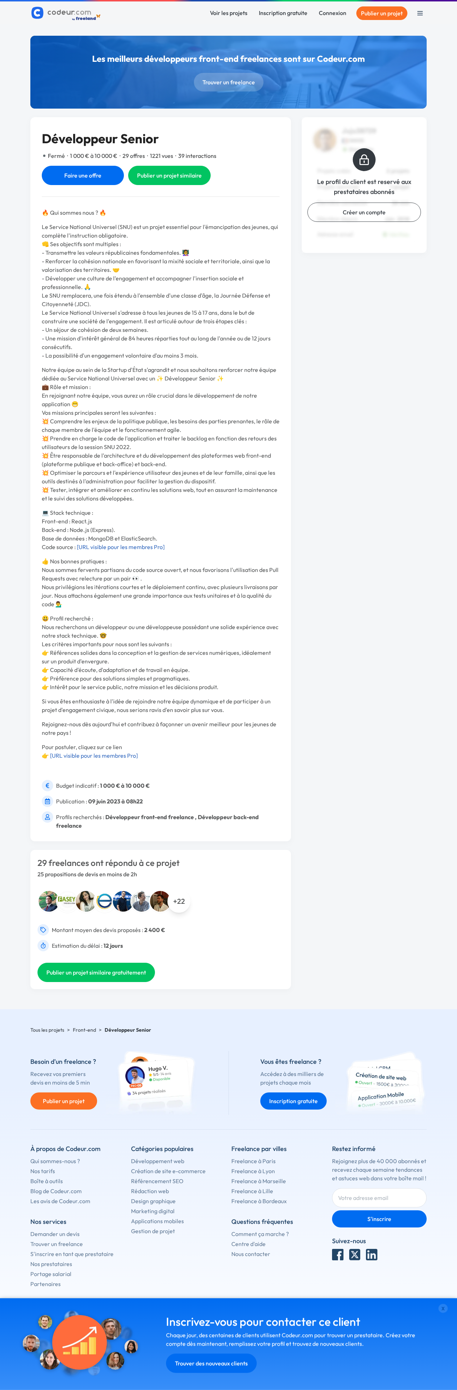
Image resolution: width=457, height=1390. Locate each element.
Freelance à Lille (252, 1191)
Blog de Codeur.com (56, 1191)
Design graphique (153, 1201)
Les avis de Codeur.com (60, 1201)
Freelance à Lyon (253, 1171)
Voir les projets (228, 12)
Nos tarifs (42, 1171)
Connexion (332, 12)
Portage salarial (50, 1273)
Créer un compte (364, 212)
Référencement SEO (157, 1181)
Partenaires (45, 1283)
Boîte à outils (46, 1181)
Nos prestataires (51, 1263)
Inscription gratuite (283, 12)
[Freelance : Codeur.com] (67, 13)
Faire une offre (82, 175)
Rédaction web (150, 1191)
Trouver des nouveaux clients (211, 1363)
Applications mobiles (157, 1221)
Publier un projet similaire (169, 175)
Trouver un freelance (228, 82)
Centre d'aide (248, 1243)
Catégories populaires (162, 1149)
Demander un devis (55, 1233)
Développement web (157, 1161)
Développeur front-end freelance (149, 817)
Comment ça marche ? (260, 1233)
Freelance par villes (259, 1149)
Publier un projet (382, 13)
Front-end (84, 1030)
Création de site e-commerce (168, 1171)
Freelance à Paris (253, 1161)
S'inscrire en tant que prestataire (72, 1253)
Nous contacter (250, 1253)
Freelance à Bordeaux (259, 1201)
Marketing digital (153, 1211)
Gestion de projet (153, 1231)
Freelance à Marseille (258, 1181)
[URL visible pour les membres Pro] (121, 546)
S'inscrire (379, 1218)
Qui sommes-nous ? (55, 1161)
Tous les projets (47, 1030)
